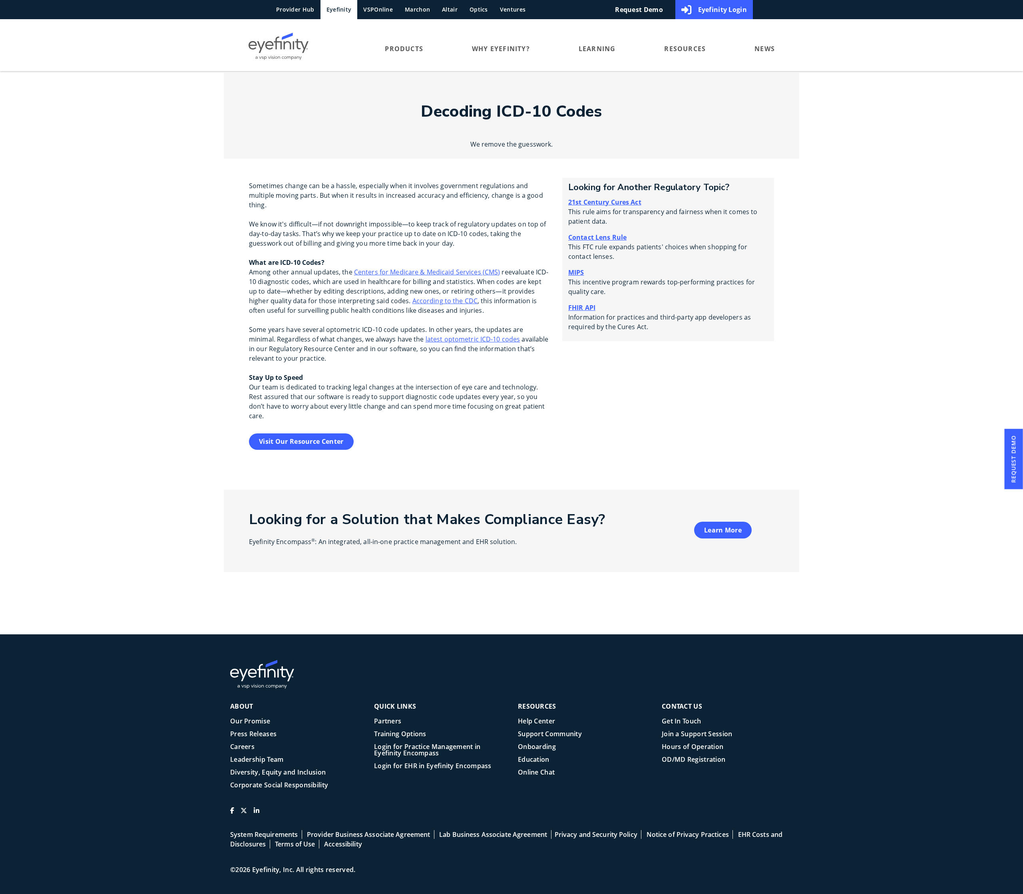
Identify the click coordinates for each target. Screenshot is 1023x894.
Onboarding (537, 747)
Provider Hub (295, 9)
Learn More (723, 530)
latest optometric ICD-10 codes (473, 339)
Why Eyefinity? (501, 48)
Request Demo (639, 9)
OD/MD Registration (693, 760)
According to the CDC (445, 300)
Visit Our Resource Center (301, 441)
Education (533, 760)
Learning (597, 48)
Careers (242, 747)
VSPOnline (378, 9)
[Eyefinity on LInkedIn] (256, 813)
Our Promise (250, 721)
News (764, 48)
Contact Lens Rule (597, 237)
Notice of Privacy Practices (688, 834)
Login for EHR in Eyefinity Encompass (433, 766)
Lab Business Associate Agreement (493, 834)
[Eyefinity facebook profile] (232, 813)
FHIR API (581, 307)
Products (404, 48)
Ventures (512, 9)
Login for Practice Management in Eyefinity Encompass (427, 750)
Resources (685, 48)
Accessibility (343, 844)
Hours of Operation (692, 747)
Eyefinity (339, 9)
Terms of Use (295, 844)
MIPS (576, 272)
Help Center (536, 721)
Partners (387, 721)
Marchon (417, 9)
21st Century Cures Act (604, 202)
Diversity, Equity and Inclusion (278, 773)
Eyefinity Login (722, 9)
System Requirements (264, 834)
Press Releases (253, 734)
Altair (450, 9)
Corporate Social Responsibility (279, 785)
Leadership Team (257, 760)
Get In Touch (681, 721)
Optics (479, 9)
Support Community (550, 734)
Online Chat (536, 773)
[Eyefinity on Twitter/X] (244, 813)
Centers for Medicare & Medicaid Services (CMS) (427, 272)
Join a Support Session (697, 734)
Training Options (400, 734)
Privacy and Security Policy (596, 834)
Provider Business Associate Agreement (368, 834)
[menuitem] (301, 48)
